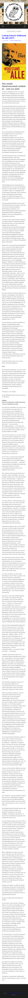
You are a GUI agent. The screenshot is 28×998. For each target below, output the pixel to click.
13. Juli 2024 (5, 40)
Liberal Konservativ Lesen (15, 993)
